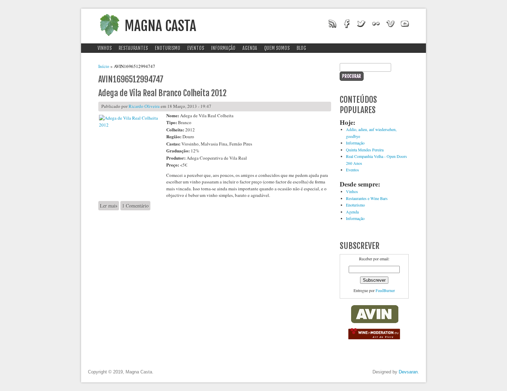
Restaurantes (133, 48)
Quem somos (277, 48)
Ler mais (109, 205)
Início (103, 66)
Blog (301, 48)
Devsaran (408, 371)
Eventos (195, 48)
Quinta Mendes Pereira (365, 149)
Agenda (249, 48)
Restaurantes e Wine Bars (367, 198)
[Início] (109, 38)
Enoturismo (167, 48)
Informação (223, 48)
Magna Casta (160, 25)
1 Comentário (135, 205)
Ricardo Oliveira (144, 106)
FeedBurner (385, 290)
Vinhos (105, 48)
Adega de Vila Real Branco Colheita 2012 (162, 93)
